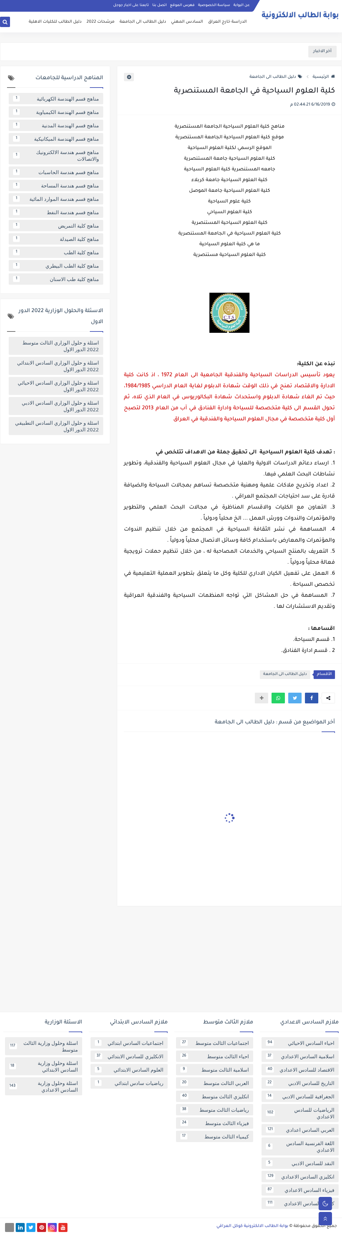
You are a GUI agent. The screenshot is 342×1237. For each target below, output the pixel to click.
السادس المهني (187, 22)
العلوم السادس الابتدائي (130, 1069)
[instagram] (52, 1227)
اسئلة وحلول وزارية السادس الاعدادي (43, 1086)
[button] (311, 698)
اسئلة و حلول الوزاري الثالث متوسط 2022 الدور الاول (60, 346)
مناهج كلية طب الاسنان (57, 279)
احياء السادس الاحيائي (301, 1043)
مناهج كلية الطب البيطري (57, 265)
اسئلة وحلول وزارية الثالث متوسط (44, 1046)
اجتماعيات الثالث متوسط (215, 1043)
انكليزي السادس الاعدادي (301, 1176)
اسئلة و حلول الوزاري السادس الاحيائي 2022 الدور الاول (58, 386)
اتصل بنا (159, 5)
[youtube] (62, 1227)
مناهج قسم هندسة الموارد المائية (57, 198)
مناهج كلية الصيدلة (57, 239)
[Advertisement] (171, 961)
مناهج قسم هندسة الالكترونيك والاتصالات (57, 155)
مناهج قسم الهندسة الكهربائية (57, 98)
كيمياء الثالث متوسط (215, 1136)
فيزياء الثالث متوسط (215, 1123)
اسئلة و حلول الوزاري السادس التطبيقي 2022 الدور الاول (57, 426)
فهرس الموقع (182, 5)
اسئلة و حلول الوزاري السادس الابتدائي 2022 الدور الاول (58, 366)
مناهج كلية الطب (57, 252)
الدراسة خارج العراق (227, 22)
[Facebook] (9, 1227)
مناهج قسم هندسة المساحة (57, 185)
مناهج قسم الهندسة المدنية (57, 125)
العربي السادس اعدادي (301, 1129)
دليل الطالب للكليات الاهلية (55, 22)
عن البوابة (241, 5)
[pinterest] (41, 1227)
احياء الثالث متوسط (215, 1056)
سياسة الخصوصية (214, 5)
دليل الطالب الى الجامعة (143, 22)
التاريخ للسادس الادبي (301, 1083)
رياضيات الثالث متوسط (215, 1109)
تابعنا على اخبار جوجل (131, 5)
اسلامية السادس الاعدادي (301, 1056)
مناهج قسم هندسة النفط (57, 212)
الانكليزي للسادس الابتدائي (130, 1056)
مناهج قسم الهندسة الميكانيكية (57, 138)
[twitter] (30, 1227)
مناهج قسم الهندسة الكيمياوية (57, 112)
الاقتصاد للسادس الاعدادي (301, 1069)
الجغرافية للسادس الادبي (301, 1096)
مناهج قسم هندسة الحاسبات (57, 172)
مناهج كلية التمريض (57, 225)
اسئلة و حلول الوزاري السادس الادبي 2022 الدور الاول (60, 406)
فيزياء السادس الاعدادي (301, 1190)
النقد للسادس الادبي (301, 1163)
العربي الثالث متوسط (215, 1083)
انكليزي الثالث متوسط (215, 1096)
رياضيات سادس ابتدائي (131, 1083)
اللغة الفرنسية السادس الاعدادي (301, 1146)
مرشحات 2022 (101, 22)
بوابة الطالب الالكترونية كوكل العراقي (252, 1226)
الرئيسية (321, 77)
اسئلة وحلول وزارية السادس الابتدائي (44, 1066)
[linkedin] (20, 1227)
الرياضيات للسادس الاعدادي (300, 1113)
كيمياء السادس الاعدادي (301, 1203)
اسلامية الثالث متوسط (216, 1069)
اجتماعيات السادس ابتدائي (131, 1043)
